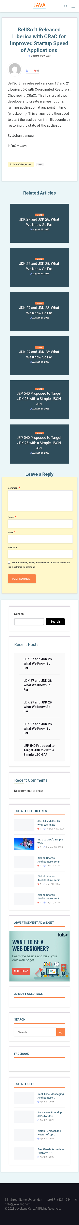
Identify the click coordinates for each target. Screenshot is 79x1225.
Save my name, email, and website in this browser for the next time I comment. (39, 564)
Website (12, 547)
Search (19, 614)
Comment (14, 488)
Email (11, 532)
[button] (64, 6)
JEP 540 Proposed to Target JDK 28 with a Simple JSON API (39, 750)
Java (39, 164)
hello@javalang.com (18, 1204)
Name (12, 517)
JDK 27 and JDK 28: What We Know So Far (37, 663)
